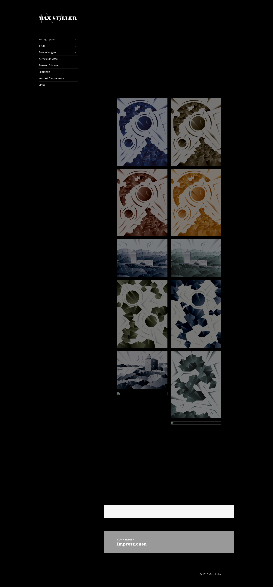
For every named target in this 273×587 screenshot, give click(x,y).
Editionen (44, 72)
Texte (42, 46)
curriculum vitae (48, 59)
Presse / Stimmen (49, 65)
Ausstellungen (47, 52)
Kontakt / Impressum (51, 78)
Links (42, 84)
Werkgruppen (47, 39)
